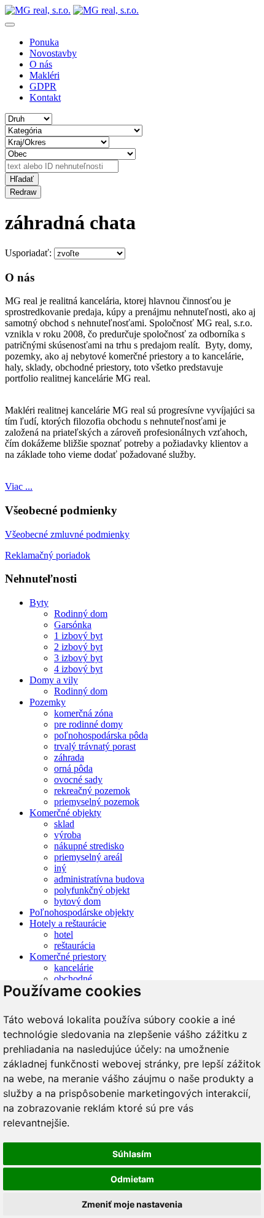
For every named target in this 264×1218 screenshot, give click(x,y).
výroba (67, 835)
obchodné (73, 978)
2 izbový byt (78, 647)
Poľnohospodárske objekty (81, 912)
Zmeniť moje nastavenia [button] (132, 1204)
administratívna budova (99, 879)
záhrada (69, 757)
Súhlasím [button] (132, 1154)
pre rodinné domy (88, 724)
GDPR (42, 86)
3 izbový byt (78, 658)
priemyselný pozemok (96, 801)
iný (60, 868)
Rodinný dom (80, 613)
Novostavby (53, 53)
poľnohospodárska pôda (101, 735)
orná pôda (73, 768)
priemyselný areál (88, 857)
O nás (40, 64)
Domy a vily (53, 680)
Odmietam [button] (132, 1179)
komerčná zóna (83, 713)
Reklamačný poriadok (47, 555)
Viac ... (19, 486)
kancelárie (73, 967)
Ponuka (44, 42)
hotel (63, 934)
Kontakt (45, 97)
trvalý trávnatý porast (95, 746)
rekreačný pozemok (92, 790)
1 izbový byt (78, 636)
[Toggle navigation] (10, 24)
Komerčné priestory (67, 956)
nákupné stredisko (89, 846)
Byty (39, 602)
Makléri (44, 75)
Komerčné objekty (65, 812)
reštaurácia (74, 945)
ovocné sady (78, 779)
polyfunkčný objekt (92, 890)
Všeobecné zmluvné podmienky (67, 534)
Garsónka (72, 624)
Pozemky (47, 702)
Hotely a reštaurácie (67, 923)
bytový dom (77, 901)
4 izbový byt (78, 669)
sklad (64, 824)
